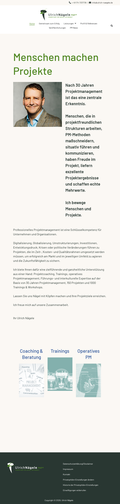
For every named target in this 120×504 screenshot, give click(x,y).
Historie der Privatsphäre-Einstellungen (80, 485)
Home (32, 23)
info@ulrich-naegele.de (102, 2)
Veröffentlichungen (57, 27)
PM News (74, 27)
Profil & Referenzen (88, 23)
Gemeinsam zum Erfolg (49, 23)
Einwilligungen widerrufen (74, 490)
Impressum (68, 469)
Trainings (60, 351)
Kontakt (66, 474)
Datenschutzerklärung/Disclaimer (78, 464)
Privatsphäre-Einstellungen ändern (78, 479)
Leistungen (69, 23)
